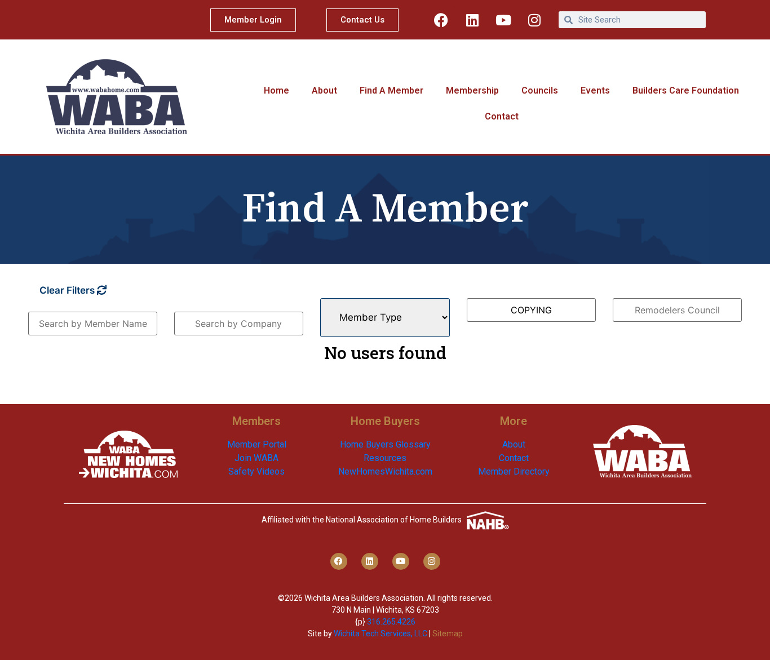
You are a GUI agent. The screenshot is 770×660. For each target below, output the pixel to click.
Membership (472, 90)
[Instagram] (534, 20)
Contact (502, 116)
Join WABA (256, 458)
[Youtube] (503, 20)
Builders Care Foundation (685, 90)
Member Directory (514, 471)
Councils (539, 90)
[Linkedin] (472, 20)
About (324, 90)
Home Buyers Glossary (385, 444)
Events (595, 90)
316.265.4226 (391, 621)
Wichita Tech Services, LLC (380, 633)
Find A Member (391, 90)
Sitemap (447, 633)
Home (276, 90)
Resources (385, 458)
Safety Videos (256, 471)
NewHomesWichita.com (385, 471)
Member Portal (256, 444)
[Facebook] (441, 20)
